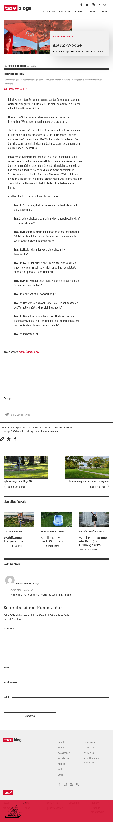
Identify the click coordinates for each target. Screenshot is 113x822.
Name (7, 667)
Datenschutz (90, 747)
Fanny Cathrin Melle (29, 351)
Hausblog (64, 11)
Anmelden (89, 752)
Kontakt (92, 11)
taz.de (103, 11)
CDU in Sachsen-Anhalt (15, 531)
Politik (61, 742)
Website (7, 697)
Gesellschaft (64, 752)
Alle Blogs (49, 11)
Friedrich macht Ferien (52, 531)
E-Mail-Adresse (11, 682)
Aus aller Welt (64, 758)
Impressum (89, 742)
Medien (61, 763)
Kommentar (10, 628)
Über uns (78, 11)
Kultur (61, 747)
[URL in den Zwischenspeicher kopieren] (2, 439)
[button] (9, 439)
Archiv (61, 769)
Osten (61, 774)
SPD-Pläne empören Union (91, 531)
